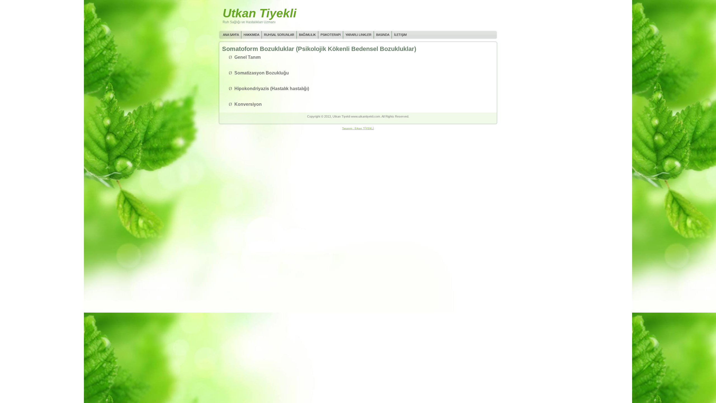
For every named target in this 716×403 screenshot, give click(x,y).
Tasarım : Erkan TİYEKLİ (358, 128)
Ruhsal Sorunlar (279, 34)
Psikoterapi (331, 34)
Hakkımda (251, 34)
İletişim (400, 34)
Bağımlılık (307, 34)
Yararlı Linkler (358, 34)
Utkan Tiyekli (259, 13)
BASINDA (382, 34)
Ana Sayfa (231, 34)
